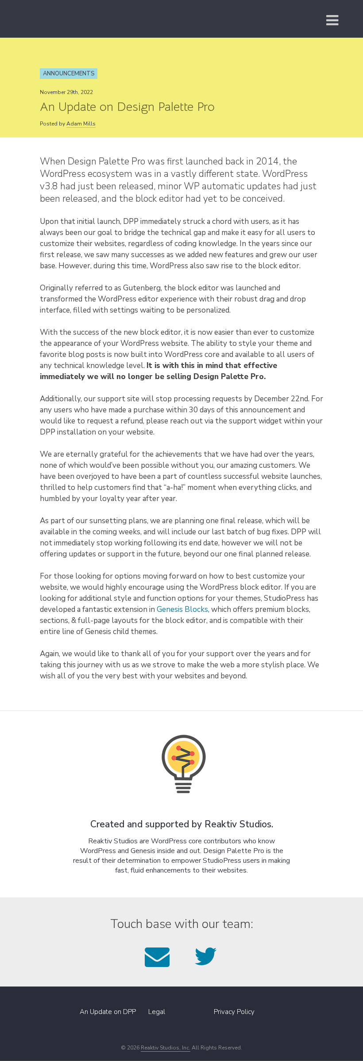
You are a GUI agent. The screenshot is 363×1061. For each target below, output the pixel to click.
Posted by (68, 123)
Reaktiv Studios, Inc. (165, 1047)
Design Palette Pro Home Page (83, 19)
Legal (156, 1011)
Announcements (68, 74)
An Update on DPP (108, 1011)
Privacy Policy (234, 1011)
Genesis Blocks (182, 609)
